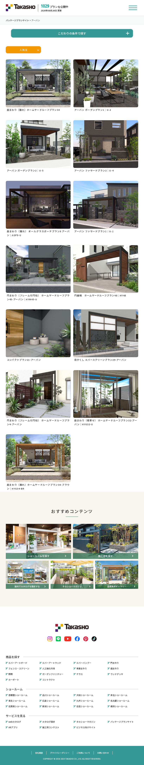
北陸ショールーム (84, 706)
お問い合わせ (103, 752)
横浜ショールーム (118, 706)
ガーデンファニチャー (52, 674)
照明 (10, 674)
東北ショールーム (16, 701)
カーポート (13, 680)
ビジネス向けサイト (85, 727)
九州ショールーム (84, 701)
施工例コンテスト (50, 727)
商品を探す (13, 656)
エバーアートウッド (51, 663)
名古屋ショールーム (119, 701)
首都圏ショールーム (17, 695)
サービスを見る (15, 715)
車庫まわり (81, 668)
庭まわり (114, 668)
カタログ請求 (48, 722)
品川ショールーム (50, 695)
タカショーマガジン (85, 722)
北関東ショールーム (17, 706)
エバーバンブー (83, 663)
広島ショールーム (50, 701)
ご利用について (83, 752)
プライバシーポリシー (59, 752)
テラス (79, 674)
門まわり (114, 663)
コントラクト (48, 680)
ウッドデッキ (116, 674)
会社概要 (39, 752)
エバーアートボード (17, 663)
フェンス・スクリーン (18, 668)
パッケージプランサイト (122, 722)
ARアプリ (13, 727)
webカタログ (14, 722)
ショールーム (14, 689)
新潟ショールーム (50, 706)
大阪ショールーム (84, 695)
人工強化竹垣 (48, 668)
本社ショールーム (118, 695)
